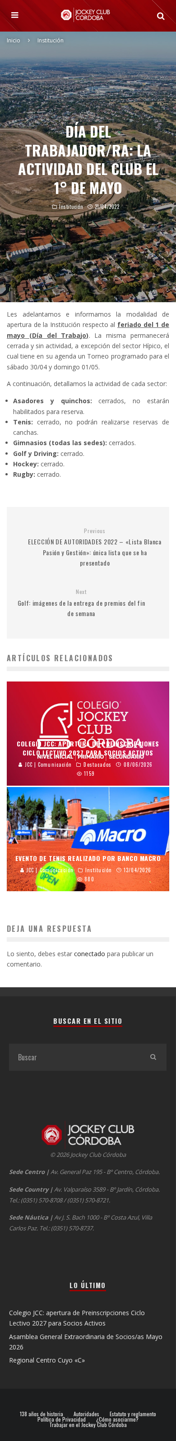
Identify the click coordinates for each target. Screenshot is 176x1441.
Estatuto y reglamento (133, 1414)
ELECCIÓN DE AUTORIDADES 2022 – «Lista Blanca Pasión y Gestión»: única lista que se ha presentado (95, 547)
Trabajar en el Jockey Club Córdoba (88, 1424)
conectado (89, 953)
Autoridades (86, 1414)
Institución (71, 206)
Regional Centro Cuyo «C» (47, 1360)
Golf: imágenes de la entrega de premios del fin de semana (81, 603)
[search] (153, 1057)
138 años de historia (41, 1414)
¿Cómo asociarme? (117, 1419)
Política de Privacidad (61, 1419)
